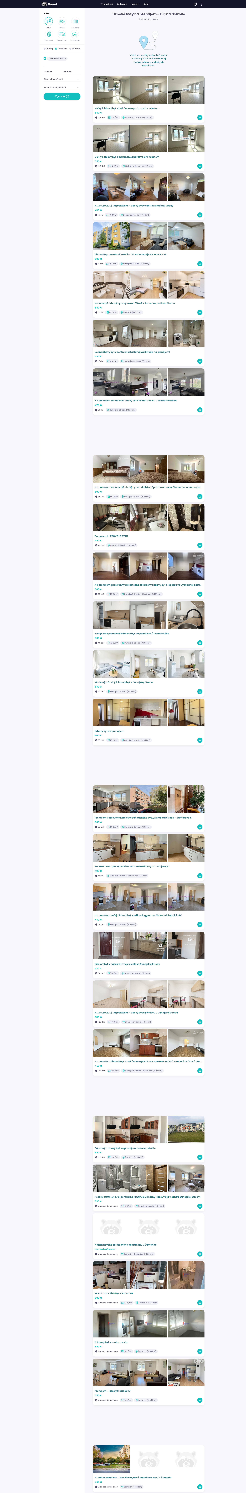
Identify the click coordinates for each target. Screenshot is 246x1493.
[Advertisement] (149, 436)
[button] (66, 58)
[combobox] (62, 62)
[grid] (62, 60)
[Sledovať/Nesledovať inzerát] (199, 117)
